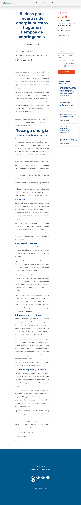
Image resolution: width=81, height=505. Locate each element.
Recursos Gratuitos (43, 3)
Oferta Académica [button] (59, 3)
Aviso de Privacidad (40, 488)
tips (16, 440)
